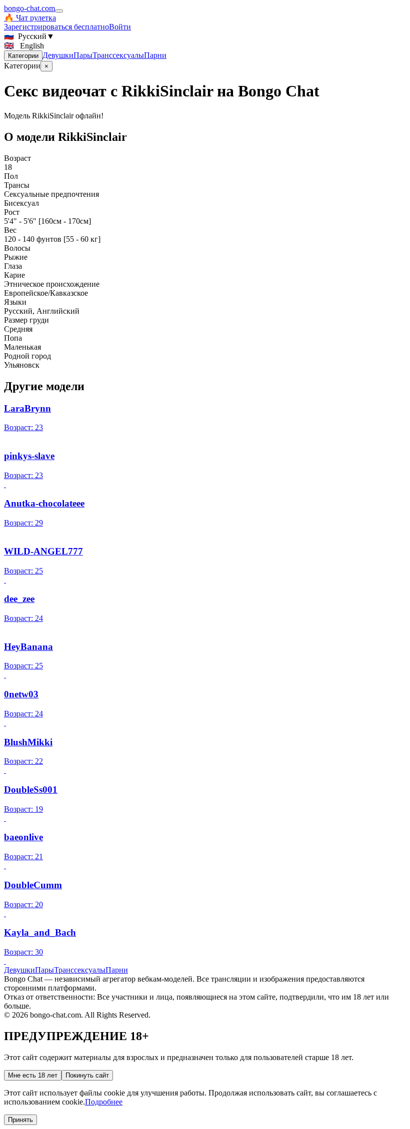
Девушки (58, 55)
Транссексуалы (118, 55)
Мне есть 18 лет (33, 1075)
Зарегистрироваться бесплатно (56, 26)
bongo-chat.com (29, 8)
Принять (20, 1120)
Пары (83, 55)
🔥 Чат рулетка (30, 17)
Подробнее (103, 1102)
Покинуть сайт (87, 1075)
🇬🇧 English (24, 45)
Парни (155, 55)
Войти (120, 26)
